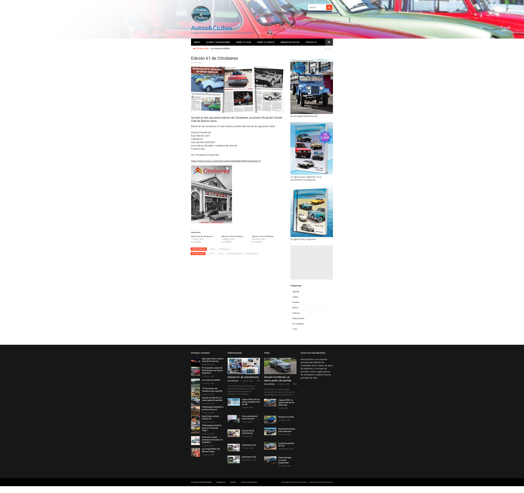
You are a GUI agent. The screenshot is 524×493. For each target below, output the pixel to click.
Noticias (296, 313)
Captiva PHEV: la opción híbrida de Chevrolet (286, 402)
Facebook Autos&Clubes (201, 482)
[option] (270, 48)
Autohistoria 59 (249, 445)
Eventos (296, 302)
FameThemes (327, 482)
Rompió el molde (286, 417)
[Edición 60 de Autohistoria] (234, 433)
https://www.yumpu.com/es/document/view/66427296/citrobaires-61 (226, 160)
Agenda (295, 291)
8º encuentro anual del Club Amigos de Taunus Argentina (212, 370)
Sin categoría (298, 323)
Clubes (212, 249)
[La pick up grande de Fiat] (270, 446)
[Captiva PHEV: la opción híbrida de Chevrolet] (270, 402)
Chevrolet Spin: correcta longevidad (285, 460)
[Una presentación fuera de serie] (234, 418)
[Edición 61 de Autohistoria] (244, 366)
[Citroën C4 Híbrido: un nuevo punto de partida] (280, 366)
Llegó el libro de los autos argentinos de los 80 (251, 401)
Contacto (311, 42)
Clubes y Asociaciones (218, 42)
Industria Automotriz (235, 253)
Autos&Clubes (211, 28)
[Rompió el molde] (270, 419)
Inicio (197, 42)
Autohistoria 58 (249, 457)
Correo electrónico (249, 482)
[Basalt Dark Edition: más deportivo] (270, 431)
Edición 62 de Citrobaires (232, 236)
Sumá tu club (243, 42)
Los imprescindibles (211, 380)
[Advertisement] (311, 262)
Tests (294, 329)
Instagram (220, 482)
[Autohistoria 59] (234, 447)
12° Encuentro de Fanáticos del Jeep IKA (229, 48)
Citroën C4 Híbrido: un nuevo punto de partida (277, 378)
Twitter (233, 482)
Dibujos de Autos (290, 42)
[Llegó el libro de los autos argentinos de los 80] (234, 402)
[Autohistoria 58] (234, 459)
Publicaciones (224, 249)
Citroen (212, 253)
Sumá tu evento (266, 42)
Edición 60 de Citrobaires (202, 236)
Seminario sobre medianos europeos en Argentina (212, 439)
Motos (295, 307)
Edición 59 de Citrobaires (263, 236)
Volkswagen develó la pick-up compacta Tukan (211, 428)
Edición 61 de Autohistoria (243, 377)
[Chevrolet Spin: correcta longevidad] (270, 460)
